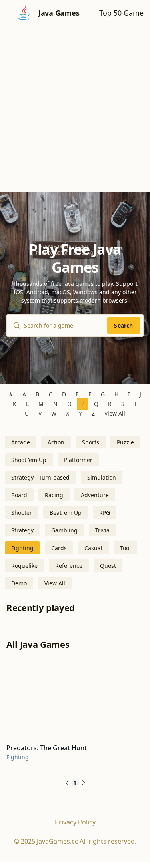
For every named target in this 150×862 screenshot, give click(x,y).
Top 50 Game (121, 13)
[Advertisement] (75, 105)
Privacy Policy (75, 822)
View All (114, 413)
